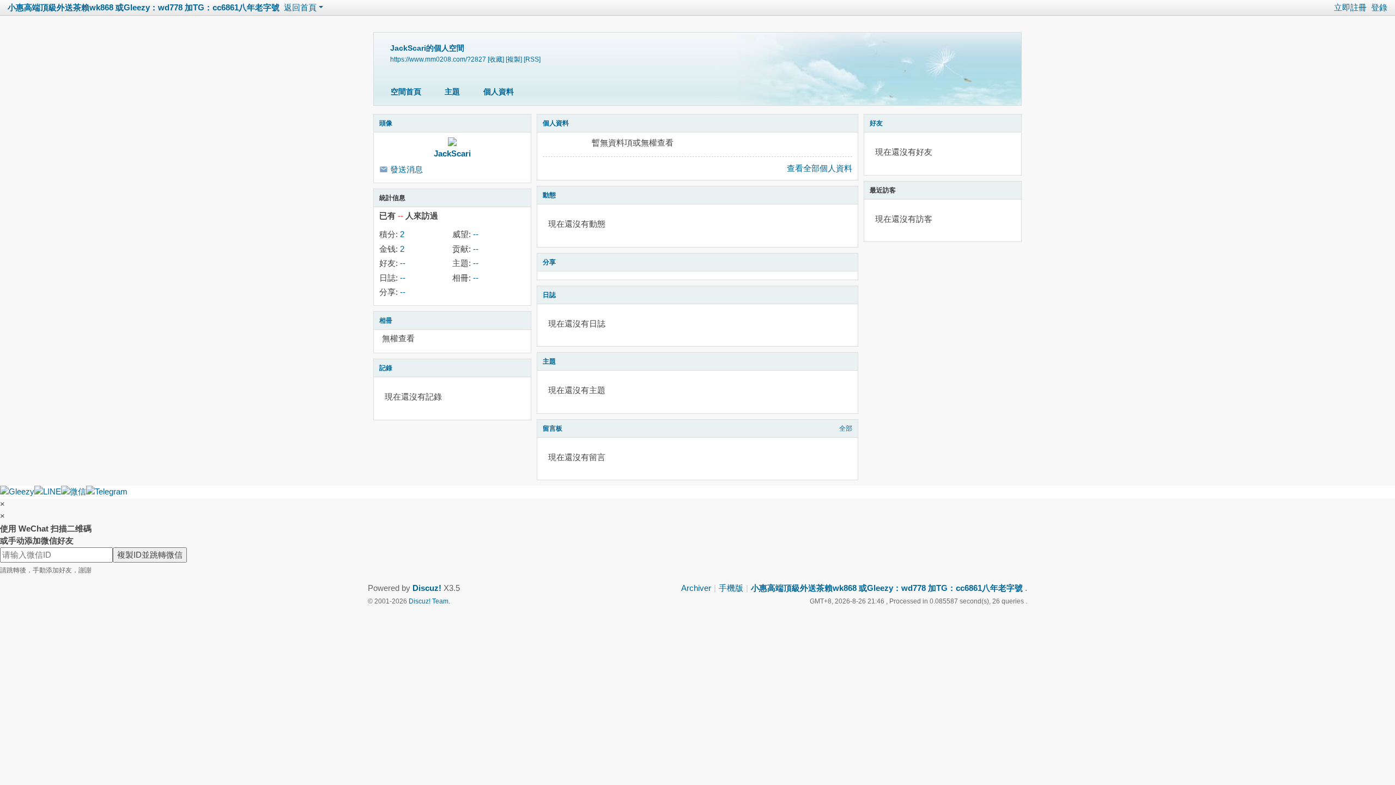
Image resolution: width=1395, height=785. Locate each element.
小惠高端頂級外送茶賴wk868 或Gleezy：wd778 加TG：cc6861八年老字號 (144, 7)
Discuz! (427, 588)
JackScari (452, 153)
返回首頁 (300, 7)
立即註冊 (1350, 7)
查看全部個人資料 (819, 168)
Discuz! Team (428, 601)
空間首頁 (406, 91)
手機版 (731, 588)
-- (475, 234)
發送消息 (406, 169)
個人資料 (498, 91)
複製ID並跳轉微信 (150, 554)
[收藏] (496, 59)
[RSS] (532, 59)
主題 (452, 91)
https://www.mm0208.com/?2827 (438, 59)
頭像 (385, 123)
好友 (876, 123)
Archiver (696, 588)
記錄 (385, 368)
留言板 (552, 428)
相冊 (385, 320)
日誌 (549, 295)
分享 (549, 262)
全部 (845, 428)
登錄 (1379, 7)
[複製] (514, 59)
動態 (549, 195)
